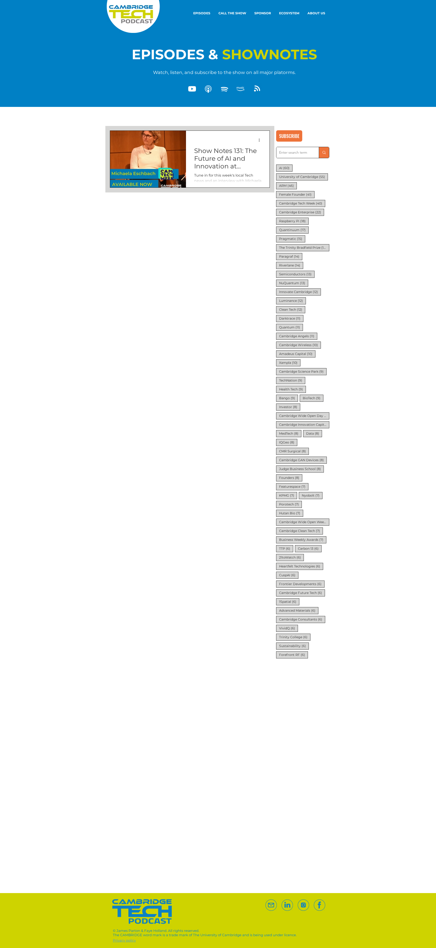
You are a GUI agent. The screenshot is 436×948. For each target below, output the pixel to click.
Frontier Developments (302, 584)
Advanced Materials (298, 610)
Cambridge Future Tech (302, 593)
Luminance (292, 300)
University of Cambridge (303, 177)
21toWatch (291, 557)
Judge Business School (301, 469)
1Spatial (289, 601)
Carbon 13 (310, 548)
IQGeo (288, 442)
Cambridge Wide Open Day (304, 416)
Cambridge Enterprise (301, 212)
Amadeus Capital (297, 354)
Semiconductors (297, 274)
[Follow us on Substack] (303, 905)
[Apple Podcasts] (208, 89)
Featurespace (293, 486)
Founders (290, 477)
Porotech (290, 504)
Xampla (289, 362)
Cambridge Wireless (300, 345)
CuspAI (288, 575)
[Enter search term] (324, 152)
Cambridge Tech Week (302, 203)
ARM (288, 185)
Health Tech (292, 389)
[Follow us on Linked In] (287, 905)
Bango (288, 398)
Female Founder (297, 194)
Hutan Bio (291, 513)
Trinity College (294, 637)
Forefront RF (293, 655)
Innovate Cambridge (300, 292)
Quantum (291, 327)
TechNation (292, 380)
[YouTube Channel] (192, 89)
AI (285, 168)
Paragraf (290, 256)
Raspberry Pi (294, 221)
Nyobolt (312, 495)
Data (314, 433)
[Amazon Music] (240, 89)
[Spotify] (224, 89)
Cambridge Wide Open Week (304, 522)
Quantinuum (294, 230)
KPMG (288, 495)
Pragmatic (292, 238)
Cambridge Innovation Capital (304, 424)
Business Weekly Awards (302, 539)
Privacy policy (124, 940)
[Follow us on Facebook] (319, 905)
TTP (286, 548)
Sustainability (294, 646)
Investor (289, 407)
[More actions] (260, 140)
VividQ (288, 628)
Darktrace (291, 318)
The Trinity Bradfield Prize (304, 247)
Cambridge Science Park (303, 371)
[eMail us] (271, 905)
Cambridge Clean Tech (301, 531)
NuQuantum (293, 283)
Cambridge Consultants (302, 619)
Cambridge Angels (298, 336)
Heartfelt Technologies (301, 566)
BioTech (313, 398)
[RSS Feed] (256, 89)
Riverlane (291, 265)
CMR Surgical (294, 451)
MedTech (290, 433)
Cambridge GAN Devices (303, 460)
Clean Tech (292, 309)
